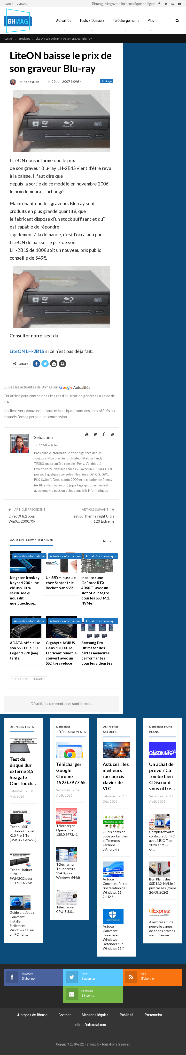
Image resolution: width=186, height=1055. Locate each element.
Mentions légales (95, 1014)
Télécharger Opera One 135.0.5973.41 (67, 830)
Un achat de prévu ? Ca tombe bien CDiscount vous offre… (162, 776)
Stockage (107, 81)
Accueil (8, 3)
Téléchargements (126, 20)
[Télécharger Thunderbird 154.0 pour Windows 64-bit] (66, 854)
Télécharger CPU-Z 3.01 (65, 909)
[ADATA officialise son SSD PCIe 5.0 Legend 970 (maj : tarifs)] (25, 627)
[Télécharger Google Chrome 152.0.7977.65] (69, 750)
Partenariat (153, 1014)
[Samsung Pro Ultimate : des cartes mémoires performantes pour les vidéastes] (97, 627)
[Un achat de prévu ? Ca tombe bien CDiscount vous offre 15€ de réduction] (162, 750)
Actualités (63, 20)
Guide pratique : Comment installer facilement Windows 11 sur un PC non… (22, 923)
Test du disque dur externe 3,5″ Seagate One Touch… (23, 771)
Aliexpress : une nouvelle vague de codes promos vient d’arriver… (162, 928)
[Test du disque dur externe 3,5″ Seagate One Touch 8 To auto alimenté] (23, 745)
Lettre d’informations (89, 1024)
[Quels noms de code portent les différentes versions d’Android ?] (113, 822)
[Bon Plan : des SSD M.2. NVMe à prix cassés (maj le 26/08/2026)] (159, 869)
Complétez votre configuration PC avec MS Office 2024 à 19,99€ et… (162, 840)
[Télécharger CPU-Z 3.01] (66, 897)
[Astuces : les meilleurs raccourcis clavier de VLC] (116, 750)
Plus (150, 20)
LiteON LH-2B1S (27, 351)
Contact (22, 3)
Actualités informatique (29, 556)
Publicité (126, 1014)
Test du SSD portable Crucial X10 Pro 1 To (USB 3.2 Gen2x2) (23, 833)
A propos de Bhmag (32, 1014)
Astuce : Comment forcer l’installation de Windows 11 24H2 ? (115, 888)
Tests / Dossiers (92, 20)
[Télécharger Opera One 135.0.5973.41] (66, 816)
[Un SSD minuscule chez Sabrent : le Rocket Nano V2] (61, 562)
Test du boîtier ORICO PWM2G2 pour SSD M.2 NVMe (21, 876)
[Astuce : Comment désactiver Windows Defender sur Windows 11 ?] (113, 916)
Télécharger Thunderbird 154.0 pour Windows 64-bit (68, 870)
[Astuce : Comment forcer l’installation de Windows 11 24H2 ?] (113, 869)
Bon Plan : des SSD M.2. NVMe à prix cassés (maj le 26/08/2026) (162, 885)
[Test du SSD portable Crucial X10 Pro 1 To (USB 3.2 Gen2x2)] (20, 817)
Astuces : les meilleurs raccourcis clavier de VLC (116, 776)
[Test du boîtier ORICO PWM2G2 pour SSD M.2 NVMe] (20, 860)
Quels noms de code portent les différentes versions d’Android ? (115, 840)
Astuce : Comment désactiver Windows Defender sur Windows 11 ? (113, 937)
